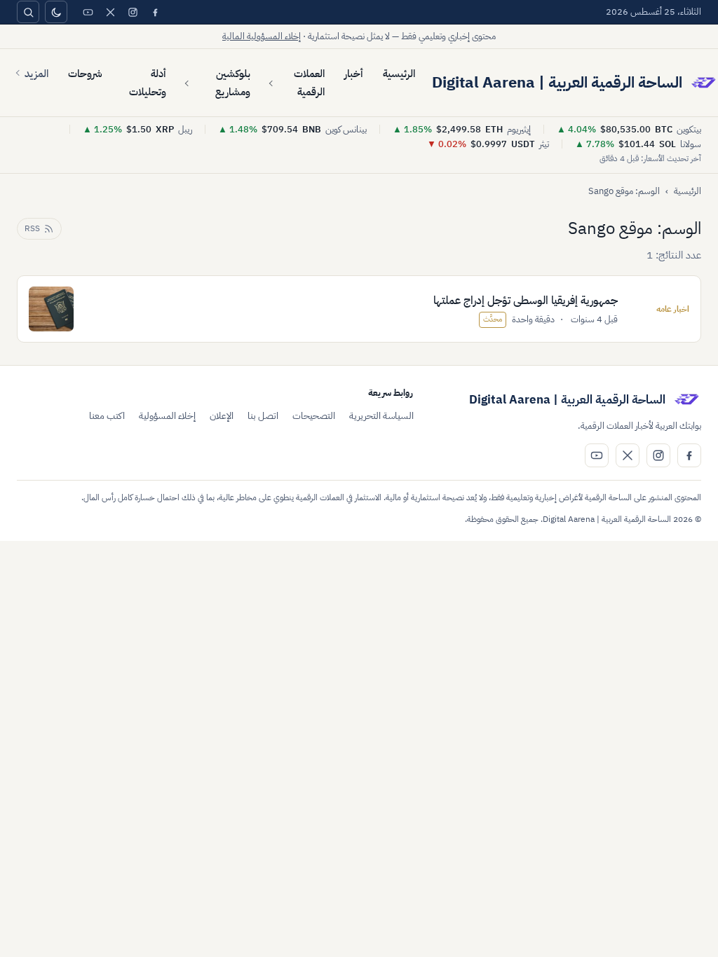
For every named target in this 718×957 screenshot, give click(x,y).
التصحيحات (313, 415)
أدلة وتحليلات (147, 82)
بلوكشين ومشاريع (232, 82)
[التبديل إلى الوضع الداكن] (56, 12)
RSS (32, 228)
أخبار (353, 73)
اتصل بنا (263, 415)
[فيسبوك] (155, 12)
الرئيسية (399, 73)
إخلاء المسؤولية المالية (261, 36)
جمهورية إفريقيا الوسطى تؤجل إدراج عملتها (525, 300)
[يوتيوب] (88, 12)
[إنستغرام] (132, 12)
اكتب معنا (107, 415)
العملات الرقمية (309, 82)
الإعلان (221, 415)
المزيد (36, 73)
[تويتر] (110, 12)
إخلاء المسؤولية (167, 415)
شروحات (85, 73)
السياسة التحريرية (381, 415)
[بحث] (28, 12)
